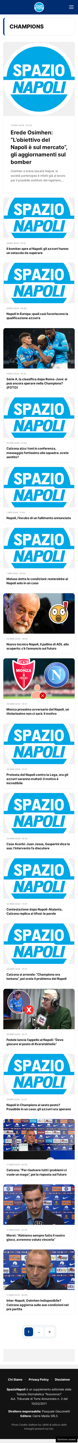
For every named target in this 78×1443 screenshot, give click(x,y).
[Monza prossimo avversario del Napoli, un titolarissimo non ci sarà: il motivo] (39, 688)
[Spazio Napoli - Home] (39, 7)
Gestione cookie (66, 1439)
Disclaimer (62, 1379)
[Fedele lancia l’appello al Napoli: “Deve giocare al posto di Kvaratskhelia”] (39, 1019)
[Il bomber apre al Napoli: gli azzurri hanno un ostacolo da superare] (39, 228)
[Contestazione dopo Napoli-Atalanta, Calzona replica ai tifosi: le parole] (39, 888)
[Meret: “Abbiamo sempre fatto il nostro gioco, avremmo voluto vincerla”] (39, 1214)
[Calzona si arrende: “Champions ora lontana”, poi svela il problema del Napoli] (39, 953)
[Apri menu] (71, 7)
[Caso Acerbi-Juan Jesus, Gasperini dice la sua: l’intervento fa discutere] (39, 823)
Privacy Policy (39, 1379)
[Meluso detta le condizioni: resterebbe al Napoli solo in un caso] (39, 558)
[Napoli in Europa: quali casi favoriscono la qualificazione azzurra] (39, 293)
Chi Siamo (15, 1379)
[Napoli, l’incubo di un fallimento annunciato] (39, 495)
